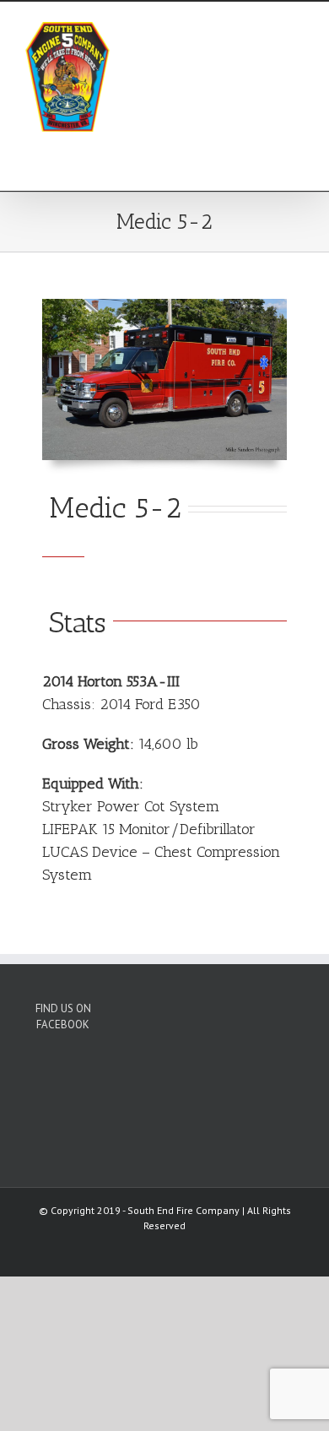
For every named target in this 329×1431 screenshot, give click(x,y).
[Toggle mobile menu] (297, 27)
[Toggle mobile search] (266, 27)
